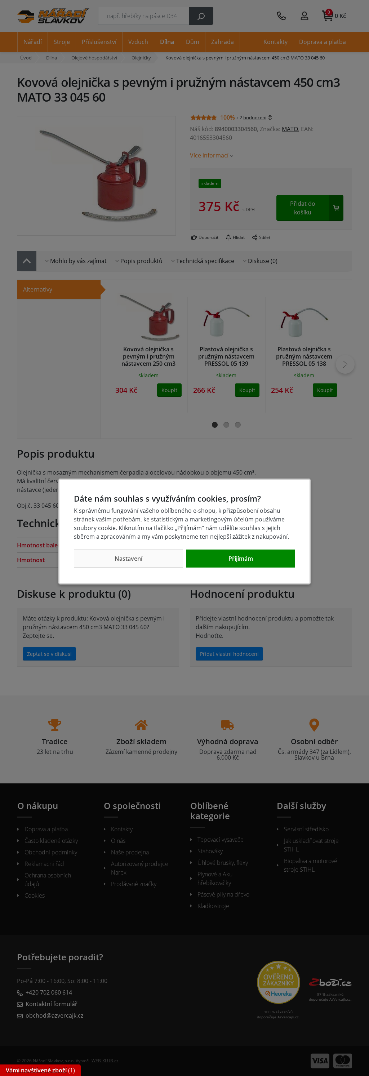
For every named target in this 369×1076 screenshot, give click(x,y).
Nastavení (128, 559)
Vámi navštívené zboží (36, 1070)
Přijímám (240, 559)
